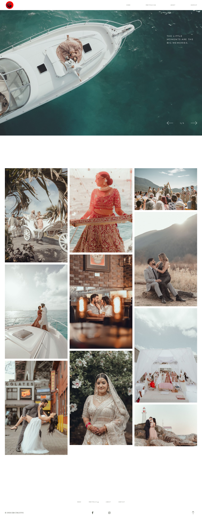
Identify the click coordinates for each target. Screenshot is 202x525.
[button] (150, 5)
